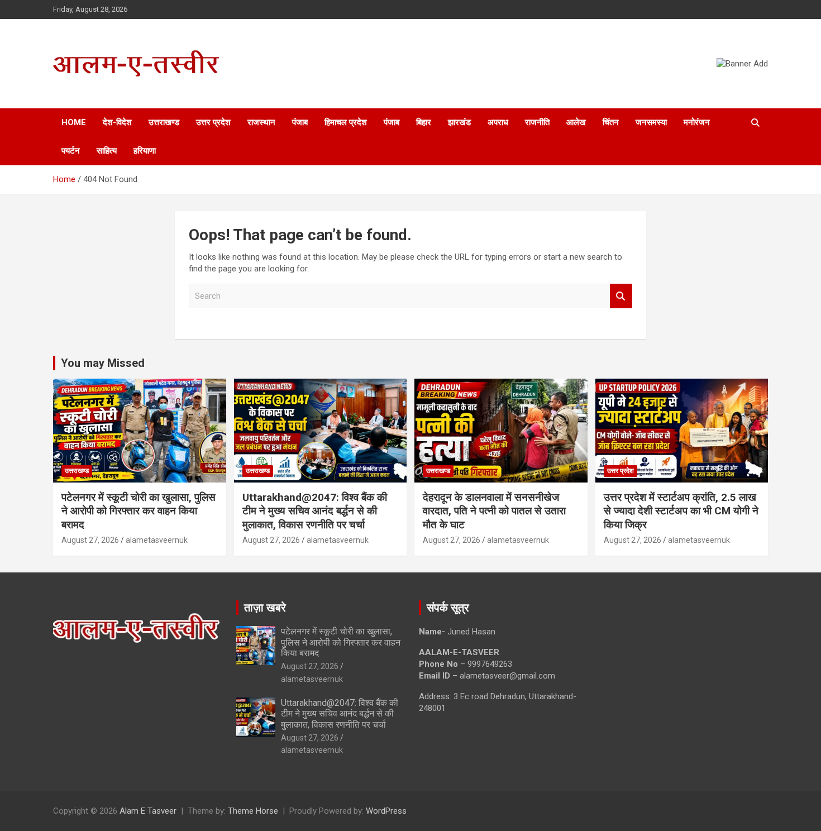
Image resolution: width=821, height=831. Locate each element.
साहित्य (107, 151)
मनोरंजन (697, 122)
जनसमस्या (651, 122)
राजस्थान (261, 122)
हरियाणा (144, 151)
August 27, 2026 (90, 540)
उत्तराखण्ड (164, 122)
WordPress (386, 811)
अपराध (498, 122)
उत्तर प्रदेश (213, 122)
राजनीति (537, 122)
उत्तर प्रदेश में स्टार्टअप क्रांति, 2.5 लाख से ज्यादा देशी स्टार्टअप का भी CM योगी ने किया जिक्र (681, 511)
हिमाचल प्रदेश (345, 122)
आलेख (576, 122)
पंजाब (300, 122)
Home (73, 122)
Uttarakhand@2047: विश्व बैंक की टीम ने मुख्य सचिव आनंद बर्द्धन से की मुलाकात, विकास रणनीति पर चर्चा (314, 511)
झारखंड (459, 122)
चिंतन (611, 122)
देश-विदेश (117, 122)
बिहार (423, 122)
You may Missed (103, 363)
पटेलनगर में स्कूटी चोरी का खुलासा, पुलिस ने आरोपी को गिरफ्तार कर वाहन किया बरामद (138, 511)
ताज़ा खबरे (265, 607)
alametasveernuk (157, 540)
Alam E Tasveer (148, 811)
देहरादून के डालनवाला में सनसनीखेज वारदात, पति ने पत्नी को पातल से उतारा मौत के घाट (494, 511)
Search (621, 296)
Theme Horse (253, 811)
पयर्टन (70, 151)
